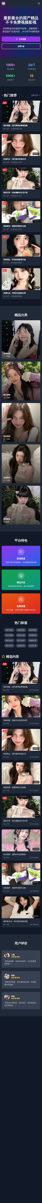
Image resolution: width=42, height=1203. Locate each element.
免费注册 (21, 46)
